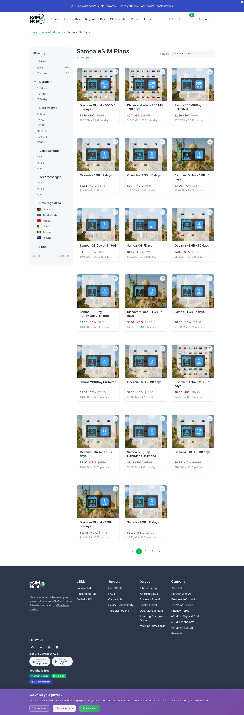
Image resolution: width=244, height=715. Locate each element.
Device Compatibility (120, 605)
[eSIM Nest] (37, 584)
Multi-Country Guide (152, 626)
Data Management (151, 610)
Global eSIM (118, 19)
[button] (204, 19)
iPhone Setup (148, 588)
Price (43, 247)
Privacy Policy (180, 610)
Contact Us (115, 599)
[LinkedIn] (57, 647)
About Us (177, 588)
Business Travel (150, 599)
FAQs (111, 593)
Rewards (176, 633)
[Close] (242, 2)
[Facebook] (32, 647)
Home (55, 19)
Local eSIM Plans (52, 32)
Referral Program (182, 627)
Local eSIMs (72, 19)
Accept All (90, 708)
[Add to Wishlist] (115, 72)
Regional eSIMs (95, 19)
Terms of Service (182, 605)
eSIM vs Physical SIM (185, 616)
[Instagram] (49, 647)
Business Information (184, 599)
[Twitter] (41, 647)
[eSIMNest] (37, 19)
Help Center (115, 588)
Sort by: (164, 53)
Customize (40, 708)
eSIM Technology (182, 622)
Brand (43, 61)
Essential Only (65, 708)
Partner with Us (141, 19)
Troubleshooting (118, 610)
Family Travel (148, 605)
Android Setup (149, 593)
